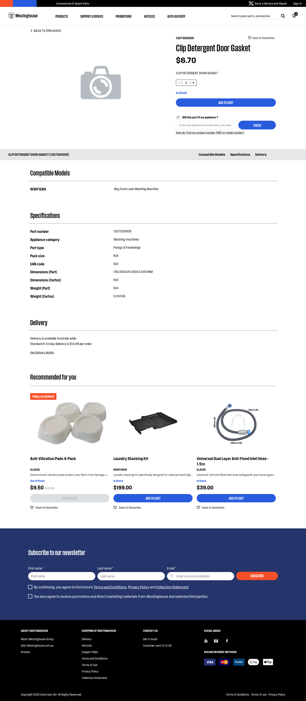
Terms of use (89, 665)
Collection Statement (172, 587)
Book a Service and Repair (271, 3)
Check (257, 125)
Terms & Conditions (237, 694)
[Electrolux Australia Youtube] (209, 642)
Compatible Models (212, 154)
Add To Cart (225, 102)
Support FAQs (90, 652)
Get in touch (150, 639)
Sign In (297, 3)
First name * (36, 568)
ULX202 (35, 469)
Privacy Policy (138, 587)
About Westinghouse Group (37, 639)
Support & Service (91, 16)
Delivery (261, 154)
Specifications (240, 154)
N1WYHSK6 (120, 469)
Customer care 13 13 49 (157, 645)
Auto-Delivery (176, 16)
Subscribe (257, 575)
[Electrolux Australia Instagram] (219, 642)
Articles (149, 16)
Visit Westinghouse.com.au (37, 645)
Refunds (87, 645)
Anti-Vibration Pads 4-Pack (53, 458)
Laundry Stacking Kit (130, 458)
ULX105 (201, 469)
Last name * (105, 568)
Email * (171, 568)
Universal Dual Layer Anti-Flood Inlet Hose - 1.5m (233, 461)
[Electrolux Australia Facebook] (229, 642)
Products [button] (61, 16)
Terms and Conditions (110, 587)
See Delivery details (42, 352)
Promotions (124, 16)
